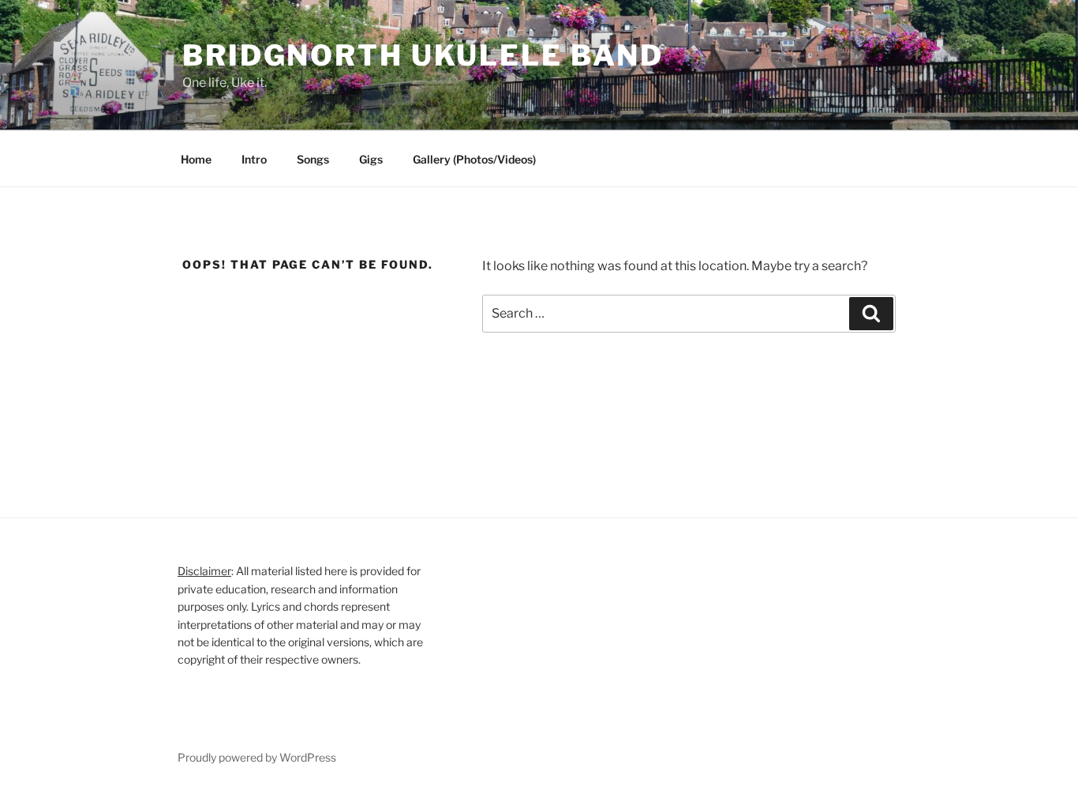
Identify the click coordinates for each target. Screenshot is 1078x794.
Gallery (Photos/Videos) (474, 159)
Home (196, 159)
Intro (254, 159)
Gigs (371, 159)
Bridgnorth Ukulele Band (423, 55)
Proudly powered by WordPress (257, 757)
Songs (313, 159)
